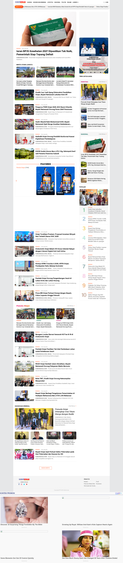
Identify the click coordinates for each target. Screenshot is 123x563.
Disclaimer (98, 483)
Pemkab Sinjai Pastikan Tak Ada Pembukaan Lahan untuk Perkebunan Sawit (55, 350)
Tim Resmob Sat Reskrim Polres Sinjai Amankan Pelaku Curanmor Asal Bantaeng (37, 442)
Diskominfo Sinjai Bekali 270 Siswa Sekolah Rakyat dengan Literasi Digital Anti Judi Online (54, 250)
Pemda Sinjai (20, 167)
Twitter (24, 486)
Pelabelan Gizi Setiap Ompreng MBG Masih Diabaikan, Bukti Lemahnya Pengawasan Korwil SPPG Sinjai (97, 287)
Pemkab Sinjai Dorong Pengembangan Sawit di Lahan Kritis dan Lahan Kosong (53, 280)
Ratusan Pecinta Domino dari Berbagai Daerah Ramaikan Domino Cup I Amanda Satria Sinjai (45, 83)
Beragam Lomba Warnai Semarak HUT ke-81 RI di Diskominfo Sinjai (54, 336)
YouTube (27, 486)
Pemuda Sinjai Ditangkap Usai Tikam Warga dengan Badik (93, 103)
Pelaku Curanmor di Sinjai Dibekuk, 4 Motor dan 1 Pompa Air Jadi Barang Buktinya (68, 442)
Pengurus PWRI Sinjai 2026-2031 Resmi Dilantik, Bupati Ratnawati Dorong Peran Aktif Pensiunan (53, 108)
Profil (97, 481)
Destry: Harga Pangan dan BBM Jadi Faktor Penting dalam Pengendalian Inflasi (96, 172)
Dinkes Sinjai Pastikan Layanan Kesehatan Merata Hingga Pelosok (100, 6)
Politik (64, 2)
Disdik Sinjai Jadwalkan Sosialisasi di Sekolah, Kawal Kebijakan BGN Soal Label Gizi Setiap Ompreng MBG (97, 211)
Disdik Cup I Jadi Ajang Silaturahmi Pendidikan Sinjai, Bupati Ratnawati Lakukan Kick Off (53, 94)
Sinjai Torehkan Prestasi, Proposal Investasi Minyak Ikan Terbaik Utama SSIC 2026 (55, 235)
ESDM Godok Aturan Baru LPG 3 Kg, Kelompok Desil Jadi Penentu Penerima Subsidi (55, 153)
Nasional (57, 2)
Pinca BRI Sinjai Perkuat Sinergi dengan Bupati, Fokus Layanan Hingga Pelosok (53, 294)
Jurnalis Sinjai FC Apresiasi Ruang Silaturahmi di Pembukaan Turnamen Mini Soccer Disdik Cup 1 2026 (64, 83)
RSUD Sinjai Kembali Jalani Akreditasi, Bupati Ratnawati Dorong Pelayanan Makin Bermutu (52, 365)
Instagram (21, 486)
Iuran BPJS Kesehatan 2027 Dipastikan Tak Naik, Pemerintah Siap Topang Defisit (44, 53)
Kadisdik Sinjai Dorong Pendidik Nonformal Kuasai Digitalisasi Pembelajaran (54, 138)
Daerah (29, 2)
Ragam (69, 2)
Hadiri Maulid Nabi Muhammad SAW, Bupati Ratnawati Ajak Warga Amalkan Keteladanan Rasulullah (52, 123)
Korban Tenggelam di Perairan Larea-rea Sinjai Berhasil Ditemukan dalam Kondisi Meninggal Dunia (97, 110)
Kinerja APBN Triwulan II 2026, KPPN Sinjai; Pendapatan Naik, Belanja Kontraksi (52, 265)
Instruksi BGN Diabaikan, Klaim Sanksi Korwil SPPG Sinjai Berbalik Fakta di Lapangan (56, 6)
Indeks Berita (45, 468)
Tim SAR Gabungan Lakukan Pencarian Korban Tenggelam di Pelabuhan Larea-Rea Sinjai (97, 118)
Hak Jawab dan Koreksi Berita (90, 486)
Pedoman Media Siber (89, 483)
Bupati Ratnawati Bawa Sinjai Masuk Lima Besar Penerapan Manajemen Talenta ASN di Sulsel (97, 258)
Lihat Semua (70, 305)
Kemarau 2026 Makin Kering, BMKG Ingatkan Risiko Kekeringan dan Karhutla (97, 180)
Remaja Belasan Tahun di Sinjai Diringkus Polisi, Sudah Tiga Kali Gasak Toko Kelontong (21, 442)
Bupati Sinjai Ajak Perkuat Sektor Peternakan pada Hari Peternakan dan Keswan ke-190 (54, 453)
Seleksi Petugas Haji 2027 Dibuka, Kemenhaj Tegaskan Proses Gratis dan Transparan (97, 296)
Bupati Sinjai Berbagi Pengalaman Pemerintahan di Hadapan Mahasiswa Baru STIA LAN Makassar (55, 395)
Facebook (19, 486)
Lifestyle (50, 2)
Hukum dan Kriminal (39, 2)
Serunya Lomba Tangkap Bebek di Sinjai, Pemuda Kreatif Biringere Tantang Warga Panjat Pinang (24, 83)
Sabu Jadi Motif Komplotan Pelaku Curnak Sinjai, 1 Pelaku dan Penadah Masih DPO (53, 442)
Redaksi (86, 481)
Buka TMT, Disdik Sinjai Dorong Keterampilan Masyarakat (52, 380)
